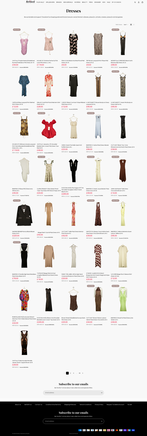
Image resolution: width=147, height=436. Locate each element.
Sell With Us (28, 404)
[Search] (135, 2)
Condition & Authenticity (53, 404)
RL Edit (130, 404)
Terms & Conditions (85, 404)
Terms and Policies (73, 433)
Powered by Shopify (24, 433)
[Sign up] (101, 393)
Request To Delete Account (115, 404)
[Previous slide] (14, 43)
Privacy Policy (99, 404)
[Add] (33, 55)
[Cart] (142, 2)
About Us (18, 404)
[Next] (82, 373)
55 (79, 373)
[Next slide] (33, 43)
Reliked (18, 433)
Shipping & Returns (70, 404)
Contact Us (38, 404)
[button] (126, 24)
